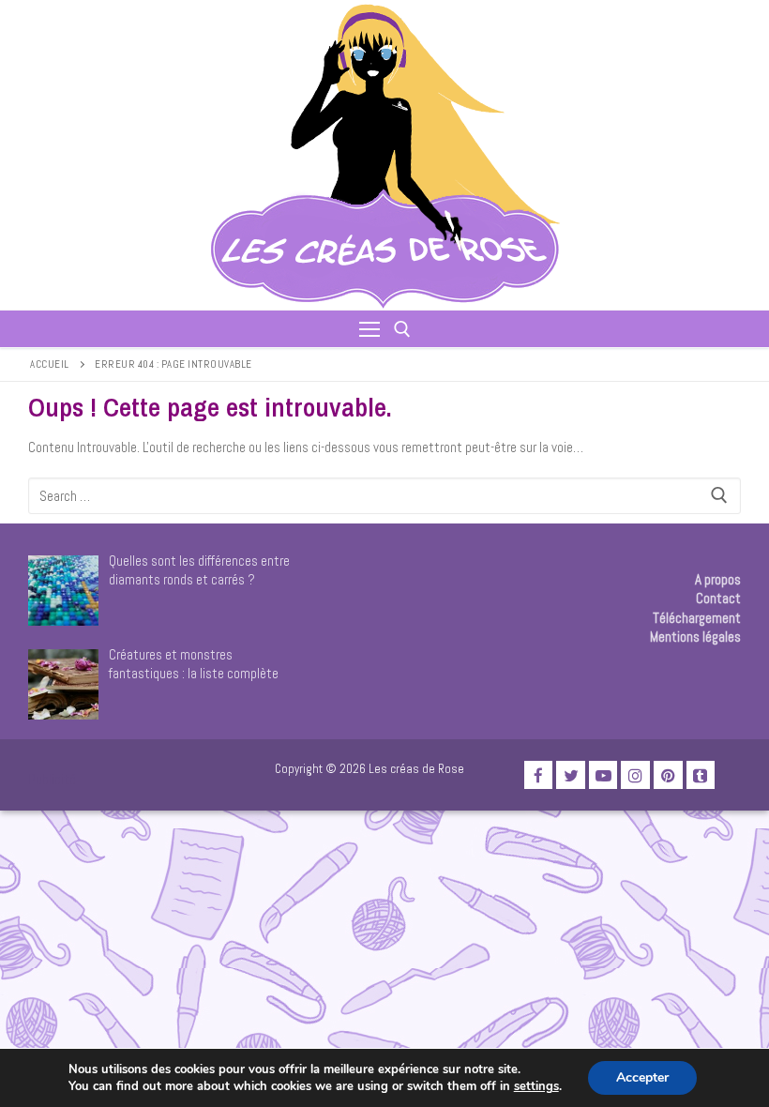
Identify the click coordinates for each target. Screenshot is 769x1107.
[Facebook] (538, 775)
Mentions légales (695, 636)
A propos (718, 579)
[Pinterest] (668, 775)
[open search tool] (402, 329)
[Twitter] (570, 775)
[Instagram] (635, 775)
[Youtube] (603, 775)
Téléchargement (697, 618)
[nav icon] (369, 329)
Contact (718, 598)
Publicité (52, 779)
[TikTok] (701, 775)
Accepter (642, 1077)
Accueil (49, 364)
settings (536, 1086)
